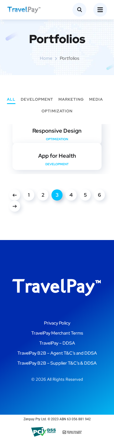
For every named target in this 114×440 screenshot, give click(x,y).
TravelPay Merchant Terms (57, 333)
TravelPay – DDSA (57, 343)
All (11, 99)
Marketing (71, 99)
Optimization (57, 111)
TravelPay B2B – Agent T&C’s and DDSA (57, 353)
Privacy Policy (57, 323)
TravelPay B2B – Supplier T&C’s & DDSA (57, 363)
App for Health (57, 155)
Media (96, 99)
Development (37, 99)
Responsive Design (57, 130)
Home (46, 58)
